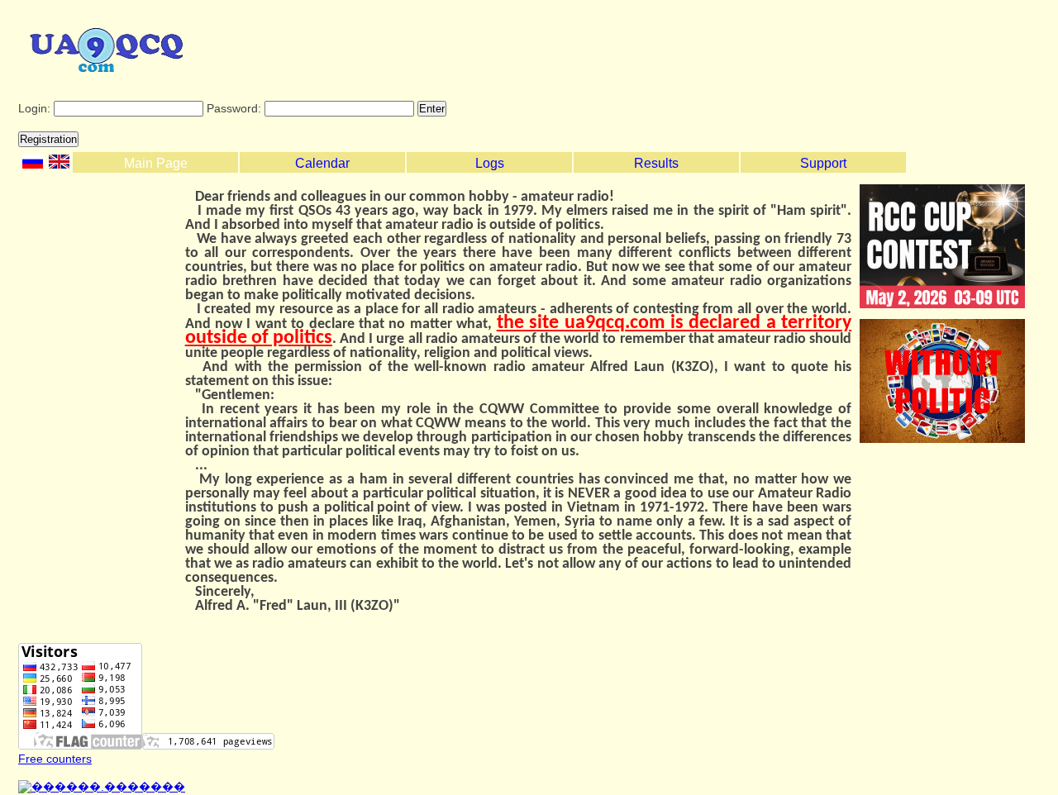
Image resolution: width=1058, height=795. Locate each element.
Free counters (55, 758)
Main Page (156, 163)
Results (656, 163)
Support (823, 163)
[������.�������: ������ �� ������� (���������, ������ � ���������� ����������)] (101, 786)
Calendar (322, 163)
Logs (489, 163)
